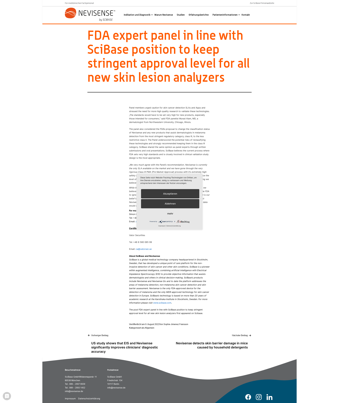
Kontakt (246, 14)
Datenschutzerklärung (89, 398)
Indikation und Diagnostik (137, 14)
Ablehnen (170, 203)
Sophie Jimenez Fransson (176, 324)
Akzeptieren (170, 193)
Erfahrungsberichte (199, 14)
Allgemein (149, 328)
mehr (170, 213)
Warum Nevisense (163, 14)
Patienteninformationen (225, 14)
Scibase (198, 313)
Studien (181, 14)
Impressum (70, 398)
